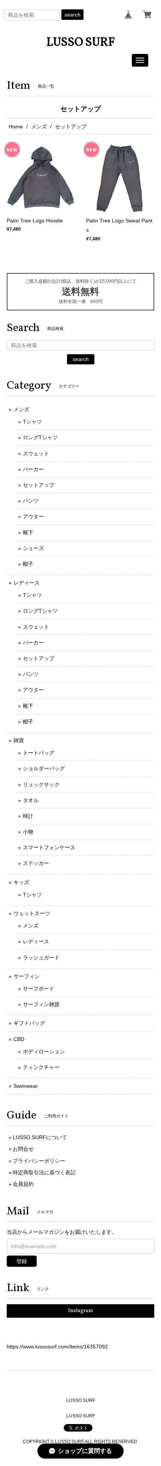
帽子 (28, 564)
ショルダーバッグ (44, 768)
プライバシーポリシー (39, 1161)
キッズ (21, 882)
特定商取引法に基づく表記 (44, 1172)
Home (16, 127)
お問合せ (23, 1149)
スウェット (36, 453)
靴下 (28, 532)
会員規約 (23, 1184)
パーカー (33, 469)
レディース (26, 583)
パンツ (31, 501)
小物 (28, 832)
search (72, 15)
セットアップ (38, 485)
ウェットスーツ (31, 913)
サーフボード (38, 989)
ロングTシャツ (40, 437)
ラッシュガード (41, 957)
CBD (18, 1039)
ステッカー (36, 863)
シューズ (33, 548)
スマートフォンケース (49, 847)
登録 (21, 1261)
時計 (28, 816)
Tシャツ (32, 422)
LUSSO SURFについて (40, 1137)
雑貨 (18, 740)
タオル (31, 800)
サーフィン (26, 976)
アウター (33, 516)
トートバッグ (38, 753)
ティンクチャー (41, 1067)
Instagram (80, 1310)
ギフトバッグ (29, 1023)
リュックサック (41, 784)
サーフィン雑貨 (41, 1004)
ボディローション (44, 1051)
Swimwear (25, 1086)
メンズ (39, 127)
